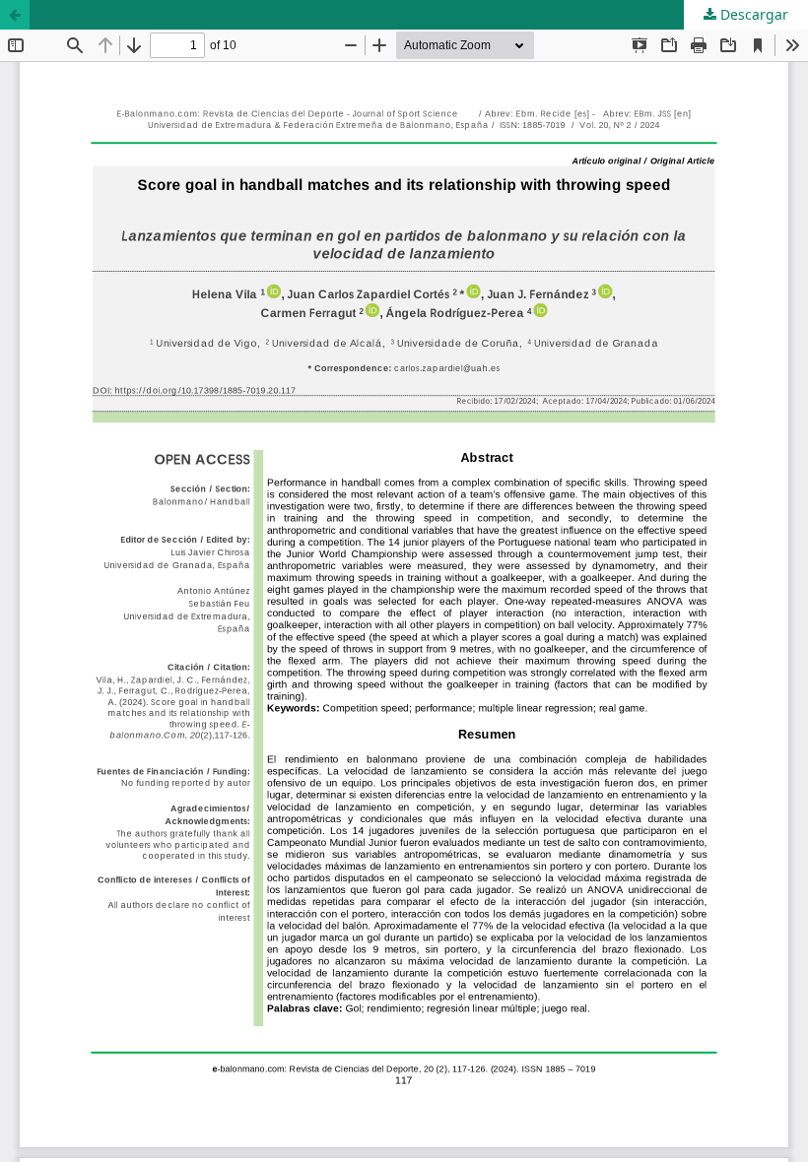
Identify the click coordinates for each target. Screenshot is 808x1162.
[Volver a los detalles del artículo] (15, 15)
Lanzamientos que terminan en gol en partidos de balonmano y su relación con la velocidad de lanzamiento (397, 14)
